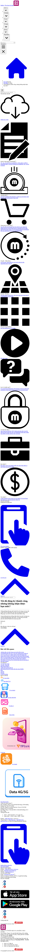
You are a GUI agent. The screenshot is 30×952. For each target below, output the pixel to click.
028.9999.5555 (19, 820)
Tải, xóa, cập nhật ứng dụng (7, 163)
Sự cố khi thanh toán (8, 390)
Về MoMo (6, 13)
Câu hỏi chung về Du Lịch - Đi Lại (9, 295)
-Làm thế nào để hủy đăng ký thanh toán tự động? (14, 658)
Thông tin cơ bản (4, 119)
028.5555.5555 (4, 821)
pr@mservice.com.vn (9, 874)
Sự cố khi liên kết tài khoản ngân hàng (9, 388)
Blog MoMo (6, 34)
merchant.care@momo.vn (10, 870)
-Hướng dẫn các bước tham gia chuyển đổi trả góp (12, 652)
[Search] (14, 42)
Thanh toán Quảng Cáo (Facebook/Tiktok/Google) (14, 229)
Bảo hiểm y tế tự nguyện (6, 465)
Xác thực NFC (10, 431)
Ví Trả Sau (22, 498)
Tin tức (5, 19)
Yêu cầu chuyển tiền (16, 262)
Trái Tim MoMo (11, 328)
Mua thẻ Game (4, 358)
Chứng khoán (4, 498)
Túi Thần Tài (17, 499)
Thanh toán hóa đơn (14, 227)
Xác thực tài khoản (15, 433)
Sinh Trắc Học (4, 431)
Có (1, 627)
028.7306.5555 (12, 820)
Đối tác (5, 29)
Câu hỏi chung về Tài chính (13, 498)
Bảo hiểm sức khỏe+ (16, 465)
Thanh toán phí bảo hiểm (8, 467)
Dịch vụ (5, 7)
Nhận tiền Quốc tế (7, 263)
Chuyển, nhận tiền (7, 262)
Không (4, 627)
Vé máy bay (19, 295)
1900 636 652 (11, 869)
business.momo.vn (9, 871)
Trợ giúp (6, 24)
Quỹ (2, 262)
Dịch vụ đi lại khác (9, 296)
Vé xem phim (22, 227)
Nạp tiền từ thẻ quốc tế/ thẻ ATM (10, 198)
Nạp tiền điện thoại (5, 227)
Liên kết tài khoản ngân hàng (7, 196)
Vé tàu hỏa (24, 295)
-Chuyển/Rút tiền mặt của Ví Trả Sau (12, 653)
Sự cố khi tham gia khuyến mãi (20, 390)
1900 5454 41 (8, 818)
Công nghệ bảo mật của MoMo (11, 432)
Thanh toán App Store (12, 230)
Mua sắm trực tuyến (6, 228)
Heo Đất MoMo (4, 328)
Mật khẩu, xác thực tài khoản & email (12, 164)
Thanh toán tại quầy (15, 228)
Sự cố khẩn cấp (7, 433)
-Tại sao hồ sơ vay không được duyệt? (11, 654)
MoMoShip (19, 230)
